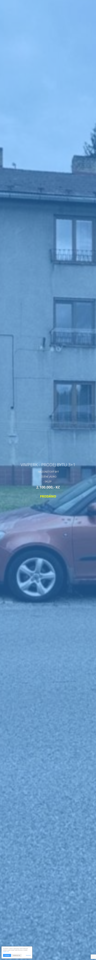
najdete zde (6, 951)
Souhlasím (7, 955)
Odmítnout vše (16, 955)
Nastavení (28, 955)
